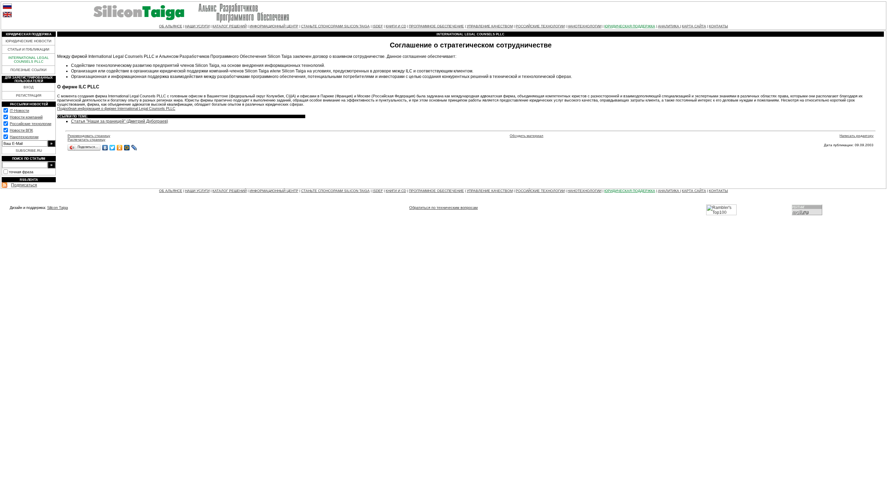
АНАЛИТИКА (669, 26)
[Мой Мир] (127, 147)
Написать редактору (856, 136)
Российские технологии (30, 124)
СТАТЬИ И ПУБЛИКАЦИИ (28, 49)
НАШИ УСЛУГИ (197, 26)
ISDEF (377, 26)
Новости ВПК (21, 130)
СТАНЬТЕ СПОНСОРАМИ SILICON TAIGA (335, 26)
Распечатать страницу (86, 139)
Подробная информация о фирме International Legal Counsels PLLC (116, 108)
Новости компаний (26, 117)
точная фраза (21, 172)
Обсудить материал (526, 136)
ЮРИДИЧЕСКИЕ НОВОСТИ (28, 41)
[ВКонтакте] (105, 147)
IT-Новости (19, 110)
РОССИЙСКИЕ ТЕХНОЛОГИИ (540, 26)
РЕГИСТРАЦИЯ (28, 95)
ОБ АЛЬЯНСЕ (170, 26)
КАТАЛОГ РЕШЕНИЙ (229, 26)
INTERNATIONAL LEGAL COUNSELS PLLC (28, 59)
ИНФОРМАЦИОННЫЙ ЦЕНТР (273, 26)
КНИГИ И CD (396, 26)
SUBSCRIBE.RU (29, 150)
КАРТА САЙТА (694, 26)
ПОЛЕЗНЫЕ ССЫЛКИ (28, 70)
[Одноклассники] (119, 147)
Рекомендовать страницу (89, 136)
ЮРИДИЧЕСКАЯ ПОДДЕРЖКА (629, 26)
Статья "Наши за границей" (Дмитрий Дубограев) (119, 121)
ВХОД (29, 87)
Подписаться (24, 185)
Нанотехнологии (24, 137)
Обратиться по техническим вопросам (443, 207)
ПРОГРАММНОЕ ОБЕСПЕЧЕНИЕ (436, 26)
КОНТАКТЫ (718, 26)
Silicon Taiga (57, 207)
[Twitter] (112, 147)
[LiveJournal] (134, 147)
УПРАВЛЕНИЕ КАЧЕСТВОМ (490, 26)
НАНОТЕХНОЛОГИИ (584, 26)
